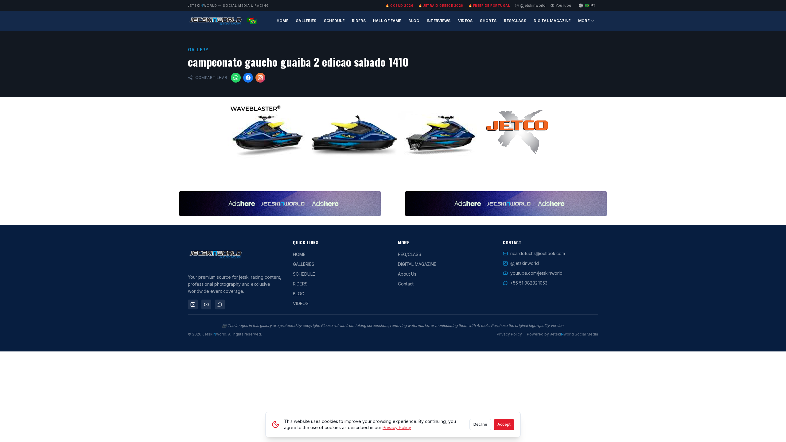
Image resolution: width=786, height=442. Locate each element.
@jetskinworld (533, 5)
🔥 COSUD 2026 (399, 5)
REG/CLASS (515, 20)
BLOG (413, 20)
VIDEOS (465, 20)
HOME (282, 20)
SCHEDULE (334, 20)
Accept (504, 424)
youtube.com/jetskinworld (536, 273)
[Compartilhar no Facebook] (248, 78)
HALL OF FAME (387, 20)
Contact (406, 283)
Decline (480, 424)
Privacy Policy (509, 334)
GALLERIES (306, 20)
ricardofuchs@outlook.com (537, 253)
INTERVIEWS (439, 20)
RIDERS (359, 20)
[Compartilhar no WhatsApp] (236, 78)
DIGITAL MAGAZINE (552, 20)
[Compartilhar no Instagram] (260, 78)
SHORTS (488, 20)
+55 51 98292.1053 (528, 282)
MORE (584, 20)
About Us (407, 274)
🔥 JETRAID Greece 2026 (440, 5)
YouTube (563, 5)
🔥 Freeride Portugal (489, 5)
